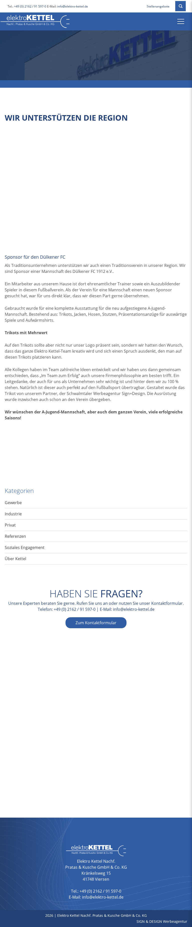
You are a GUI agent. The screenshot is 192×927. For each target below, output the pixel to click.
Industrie (13, 514)
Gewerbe (13, 502)
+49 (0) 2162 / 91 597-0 (30, 6)
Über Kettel (15, 558)
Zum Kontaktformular (96, 622)
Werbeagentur (175, 921)
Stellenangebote (158, 6)
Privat (10, 525)
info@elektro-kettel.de (72, 6)
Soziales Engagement (24, 547)
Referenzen (15, 536)
